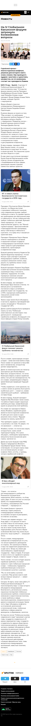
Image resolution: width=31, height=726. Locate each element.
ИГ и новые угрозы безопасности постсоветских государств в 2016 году (14, 195)
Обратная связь (16, 702)
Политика (18, 651)
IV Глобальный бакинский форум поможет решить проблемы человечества (13, 348)
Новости (4, 651)
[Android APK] (6, 709)
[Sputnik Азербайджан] (5, 13)
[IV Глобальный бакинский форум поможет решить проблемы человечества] (15, 333)
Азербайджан (11, 651)
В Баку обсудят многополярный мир (11, 482)
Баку (11, 654)
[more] (28, 201)
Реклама (3, 704)
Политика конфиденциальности (10, 693)
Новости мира (5, 654)
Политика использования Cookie (10, 696)
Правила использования (7, 691)
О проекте (4, 689)
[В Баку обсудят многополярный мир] (15, 468)
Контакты (10, 689)
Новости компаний (6, 702)
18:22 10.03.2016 (5, 40)
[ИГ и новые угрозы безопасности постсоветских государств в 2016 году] (15, 180)
